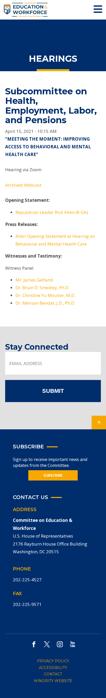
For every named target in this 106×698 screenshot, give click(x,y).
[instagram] (60, 644)
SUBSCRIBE (53, 475)
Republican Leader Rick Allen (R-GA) (51, 212)
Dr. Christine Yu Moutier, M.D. (45, 295)
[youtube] (72, 644)
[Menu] (98, 9)
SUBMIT (53, 391)
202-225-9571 (27, 604)
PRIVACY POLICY (53, 661)
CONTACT (53, 674)
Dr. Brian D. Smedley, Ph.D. (42, 288)
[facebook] (34, 644)
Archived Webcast (23, 185)
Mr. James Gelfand (34, 280)
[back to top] (99, 422)
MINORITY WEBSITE (53, 680)
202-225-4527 (27, 580)
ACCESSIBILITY (53, 667)
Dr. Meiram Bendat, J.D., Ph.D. (45, 303)
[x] (47, 644)
